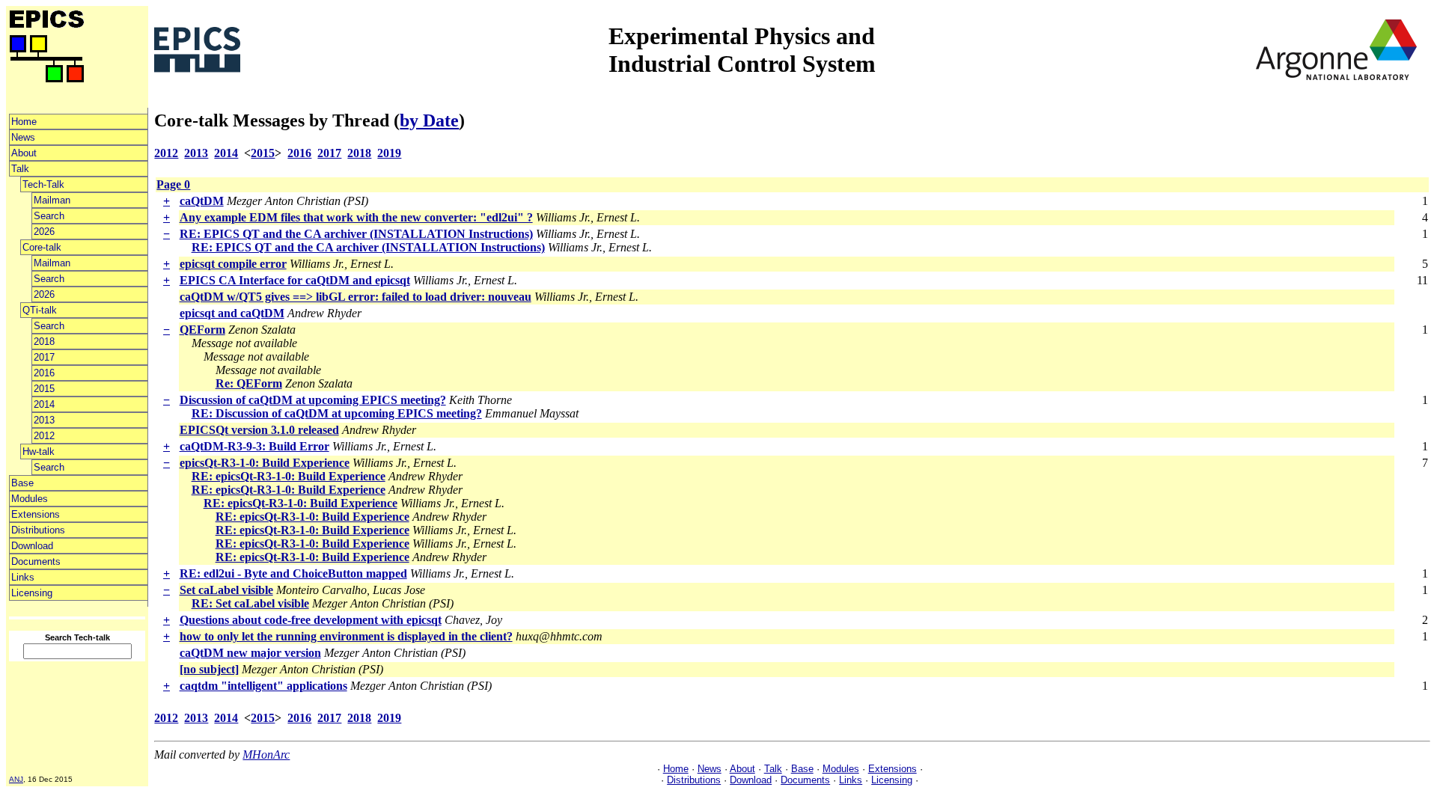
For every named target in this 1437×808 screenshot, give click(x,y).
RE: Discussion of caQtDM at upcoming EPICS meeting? (337, 413)
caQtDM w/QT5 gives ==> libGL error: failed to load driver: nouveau (355, 296)
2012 (44, 435)
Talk (20, 168)
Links (22, 577)
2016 (44, 373)
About (24, 153)
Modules (29, 498)
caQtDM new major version (250, 652)
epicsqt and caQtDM (232, 313)
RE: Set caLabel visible (250, 603)
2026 (44, 231)
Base (22, 483)
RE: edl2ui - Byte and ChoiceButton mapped (293, 573)
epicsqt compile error (233, 263)
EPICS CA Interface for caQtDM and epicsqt (295, 280)
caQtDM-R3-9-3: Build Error (254, 446)
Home (24, 121)
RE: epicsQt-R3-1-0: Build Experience (288, 476)
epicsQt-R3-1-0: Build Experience (265, 462)
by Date (429, 120)
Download (32, 545)
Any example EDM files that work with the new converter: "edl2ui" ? (356, 217)
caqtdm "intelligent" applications (263, 685)
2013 (44, 420)
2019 (389, 153)
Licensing (31, 593)
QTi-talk (39, 310)
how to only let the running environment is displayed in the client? (346, 636)
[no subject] (209, 669)
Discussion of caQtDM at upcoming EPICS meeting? (313, 400)
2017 (44, 357)
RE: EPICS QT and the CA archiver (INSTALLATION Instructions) (356, 233)
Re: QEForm (249, 383)
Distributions (38, 530)
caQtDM (202, 201)
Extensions (35, 514)
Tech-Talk (43, 184)
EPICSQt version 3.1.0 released (259, 429)
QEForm (202, 329)
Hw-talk (38, 451)
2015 (44, 388)
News (23, 137)
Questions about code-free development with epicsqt (311, 619)
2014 (44, 404)
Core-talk (41, 247)
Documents (36, 561)
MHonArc (266, 754)
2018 (44, 341)
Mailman (52, 200)
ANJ (16, 779)
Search (49, 215)
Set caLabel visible (226, 590)
